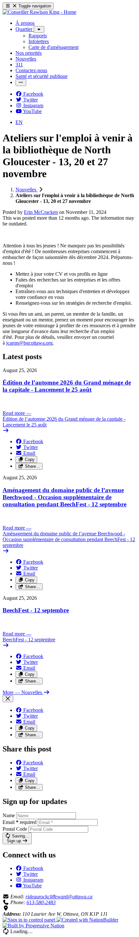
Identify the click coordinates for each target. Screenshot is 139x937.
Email (20, 822)
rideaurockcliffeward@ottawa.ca (59, 896)
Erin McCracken (41, 212)
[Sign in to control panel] (30, 920)
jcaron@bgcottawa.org (29, 343)
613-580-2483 (41, 902)
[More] (39, 29)
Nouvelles (26, 189)
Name (9, 815)
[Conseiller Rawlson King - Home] (39, 12)
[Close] (8, 698)
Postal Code (15, 829)
